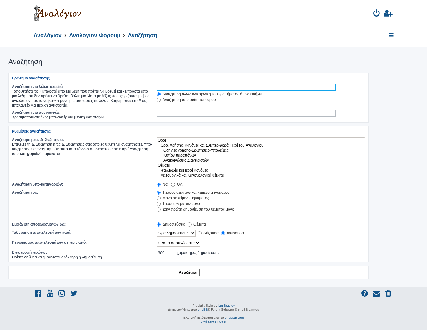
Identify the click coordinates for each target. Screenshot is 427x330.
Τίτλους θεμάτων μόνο (181, 203)
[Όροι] (260, 140)
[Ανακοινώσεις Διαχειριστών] (260, 160)
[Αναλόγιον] (57, 12)
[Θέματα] (260, 165)
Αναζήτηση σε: (25, 192)
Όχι (179, 184)
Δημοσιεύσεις (173, 224)
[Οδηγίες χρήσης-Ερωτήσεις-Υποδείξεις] (260, 150)
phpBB (203, 309)
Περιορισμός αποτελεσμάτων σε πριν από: (49, 242)
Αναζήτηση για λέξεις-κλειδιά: (37, 86)
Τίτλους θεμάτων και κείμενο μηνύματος (195, 192)
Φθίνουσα (235, 233)
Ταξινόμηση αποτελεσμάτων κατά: (41, 232)
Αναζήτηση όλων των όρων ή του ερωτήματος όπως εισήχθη (213, 94)
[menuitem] (377, 14)
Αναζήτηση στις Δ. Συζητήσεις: (38, 139)
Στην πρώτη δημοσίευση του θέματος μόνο (198, 209)
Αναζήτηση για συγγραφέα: (36, 112)
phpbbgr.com (234, 317)
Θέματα (199, 224)
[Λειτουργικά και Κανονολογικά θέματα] (260, 175)
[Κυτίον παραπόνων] (260, 155)
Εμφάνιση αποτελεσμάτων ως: (39, 224)
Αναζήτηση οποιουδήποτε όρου (189, 99)
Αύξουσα (211, 233)
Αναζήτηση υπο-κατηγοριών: (37, 184)
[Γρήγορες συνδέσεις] (391, 35)
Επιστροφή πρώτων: (30, 252)
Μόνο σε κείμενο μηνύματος (185, 198)
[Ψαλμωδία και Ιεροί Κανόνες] (260, 170)
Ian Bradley (226, 305)
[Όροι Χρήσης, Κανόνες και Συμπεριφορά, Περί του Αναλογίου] (260, 145)
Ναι (165, 184)
